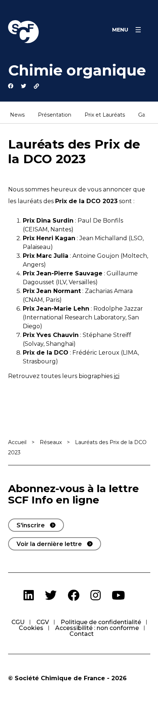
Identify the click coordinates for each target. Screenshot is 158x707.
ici (116, 376)
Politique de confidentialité (101, 622)
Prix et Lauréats (105, 115)
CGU (18, 622)
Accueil (17, 442)
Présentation (54, 115)
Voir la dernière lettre (49, 544)
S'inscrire (31, 525)
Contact (81, 633)
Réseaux (51, 442)
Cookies (31, 627)
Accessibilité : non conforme (97, 627)
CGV (42, 622)
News (17, 115)
